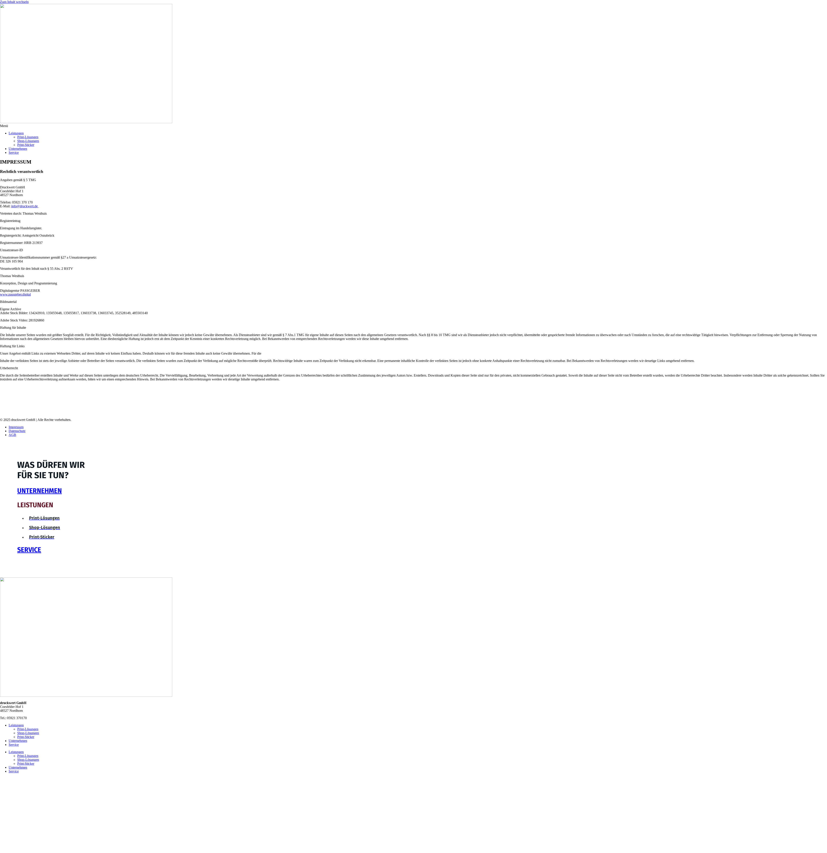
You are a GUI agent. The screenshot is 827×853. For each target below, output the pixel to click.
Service (14, 152)
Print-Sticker (25, 145)
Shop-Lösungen (28, 141)
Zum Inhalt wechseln (14, 2)
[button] (413, 126)
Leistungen (16, 133)
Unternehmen (18, 148)
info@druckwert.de (24, 206)
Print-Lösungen (27, 137)
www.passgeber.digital (15, 294)
